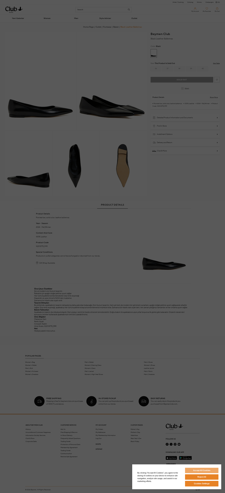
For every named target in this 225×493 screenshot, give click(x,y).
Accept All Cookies (201, 470)
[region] (176, 476)
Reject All (201, 477)
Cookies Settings (202, 484)
